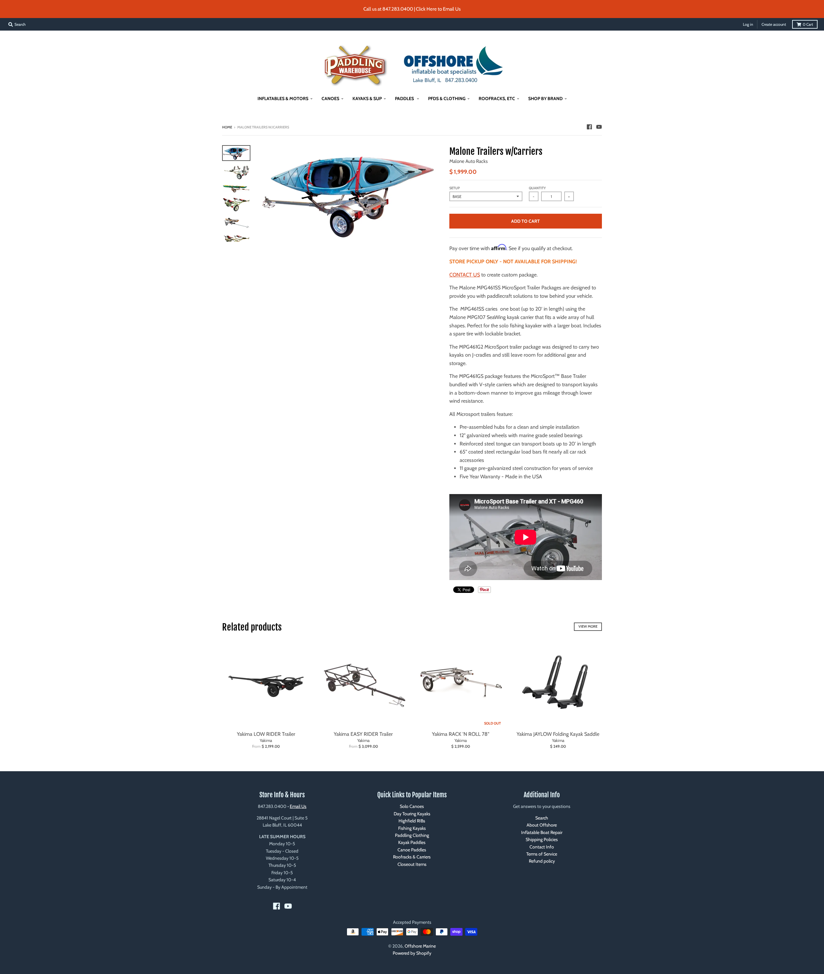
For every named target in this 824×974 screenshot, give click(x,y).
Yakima (266, 740)
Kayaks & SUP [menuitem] (367, 98)
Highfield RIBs (411, 821)
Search (541, 818)
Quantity (537, 188)
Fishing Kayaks (412, 828)
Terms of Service (541, 854)
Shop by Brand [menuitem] (545, 98)
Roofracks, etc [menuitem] (497, 98)
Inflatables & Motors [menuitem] (283, 98)
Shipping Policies (542, 839)
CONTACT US (464, 275)
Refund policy (542, 861)
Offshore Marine (420, 946)
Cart (808, 24)
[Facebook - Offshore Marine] (589, 127)
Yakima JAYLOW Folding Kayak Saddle (558, 734)
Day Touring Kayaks (412, 814)
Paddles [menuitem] (405, 98)
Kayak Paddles (412, 842)
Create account (774, 24)
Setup (454, 188)
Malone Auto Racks (468, 161)
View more (587, 626)
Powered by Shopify (412, 953)
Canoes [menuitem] (330, 98)
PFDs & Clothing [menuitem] (446, 98)
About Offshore (542, 825)
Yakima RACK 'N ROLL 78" (460, 734)
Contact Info (541, 847)
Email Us (298, 806)
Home (227, 127)
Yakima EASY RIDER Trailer (363, 734)
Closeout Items (412, 864)
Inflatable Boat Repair (541, 832)
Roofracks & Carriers (412, 857)
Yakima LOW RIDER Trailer (266, 734)
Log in (748, 24)
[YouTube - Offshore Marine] (599, 127)
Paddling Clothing (412, 835)
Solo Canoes (412, 806)
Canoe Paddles (412, 850)
